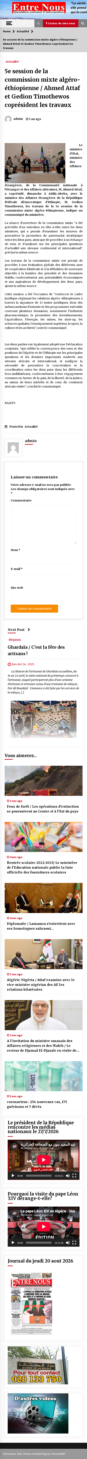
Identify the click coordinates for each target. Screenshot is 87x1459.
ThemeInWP (58, 1454)
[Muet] (68, 1176)
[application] (44, 1160)
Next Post (16, 630)
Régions (15, 639)
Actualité (12, 61)
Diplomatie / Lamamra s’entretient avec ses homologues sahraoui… (41, 926)
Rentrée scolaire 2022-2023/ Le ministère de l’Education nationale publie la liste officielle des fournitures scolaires (42, 867)
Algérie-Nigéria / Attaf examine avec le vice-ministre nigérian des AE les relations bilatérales (41, 984)
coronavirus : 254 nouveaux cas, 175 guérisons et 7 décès (37, 1104)
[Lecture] (13, 1176)
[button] (38, 23)
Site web (17, 588)
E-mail (17, 569)
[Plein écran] (74, 1176)
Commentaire (21, 500)
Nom (15, 550)
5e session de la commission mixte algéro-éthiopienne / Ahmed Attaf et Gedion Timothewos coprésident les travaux (42, 88)
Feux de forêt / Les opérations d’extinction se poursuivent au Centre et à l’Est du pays (43, 808)
